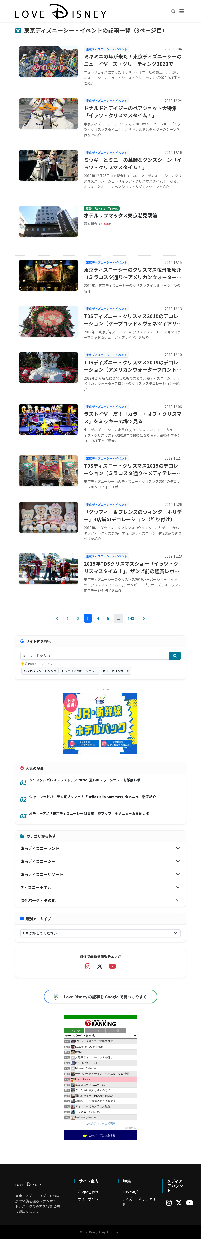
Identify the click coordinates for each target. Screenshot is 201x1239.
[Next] (143, 618)
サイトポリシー (90, 1199)
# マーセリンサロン (116, 671)
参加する (131, 1128)
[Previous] (57, 618)
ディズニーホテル (35, 887)
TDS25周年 (131, 1191)
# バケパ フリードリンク (40, 671)
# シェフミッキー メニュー (80, 671)
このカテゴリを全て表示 (100, 1123)
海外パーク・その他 (38, 900)
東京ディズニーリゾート (41, 874)
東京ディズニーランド (39, 848)
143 (131, 618)
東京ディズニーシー (37, 861)
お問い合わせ (88, 1191)
